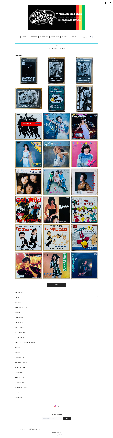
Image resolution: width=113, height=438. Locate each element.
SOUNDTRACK (19, 337)
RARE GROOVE (19, 327)
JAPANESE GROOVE (21, 307)
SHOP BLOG (44, 37)
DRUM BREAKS (19, 382)
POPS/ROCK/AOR (20, 332)
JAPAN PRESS (19, 372)
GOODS (17, 392)
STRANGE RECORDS (21, 387)
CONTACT (75, 37)
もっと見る (56, 285)
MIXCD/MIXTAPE (20, 367)
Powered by (54, 435)
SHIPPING (65, 37)
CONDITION (55, 37)
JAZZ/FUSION (19, 322)
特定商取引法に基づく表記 (35, 429)
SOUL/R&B (18, 312)
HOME (24, 37)
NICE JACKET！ (19, 377)
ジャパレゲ (18, 352)
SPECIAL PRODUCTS (21, 397)
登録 (67, 418)
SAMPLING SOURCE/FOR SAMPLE (25, 342)
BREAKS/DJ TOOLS (21, 362)
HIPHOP (17, 297)
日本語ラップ (18, 302)
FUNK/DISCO (19, 317)
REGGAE (17, 347)
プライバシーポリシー (21, 429)
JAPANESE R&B (19, 357)
